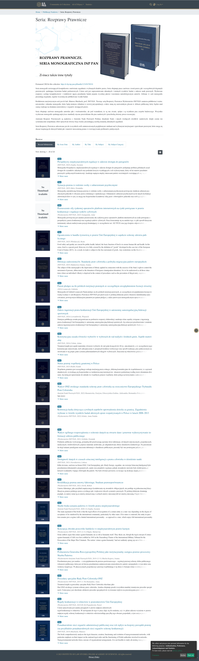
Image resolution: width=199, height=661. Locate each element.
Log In (159, 4)
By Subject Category (116, 144)
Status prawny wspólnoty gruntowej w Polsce (78, 363)
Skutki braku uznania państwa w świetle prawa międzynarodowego (88, 505)
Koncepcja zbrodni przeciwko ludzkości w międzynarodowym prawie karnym (93, 528)
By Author (76, 144)
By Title (88, 144)
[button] (154, 4)
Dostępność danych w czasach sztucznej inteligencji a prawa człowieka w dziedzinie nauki (99, 459)
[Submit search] (150, 4)
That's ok (191, 655)
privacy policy (177, 650)
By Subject (100, 144)
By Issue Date (62, 144)
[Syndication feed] (160, 152)
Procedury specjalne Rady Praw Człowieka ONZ (79, 578)
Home (38, 12)
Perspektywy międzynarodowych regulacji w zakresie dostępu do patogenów (93, 161)
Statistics (89, 4)
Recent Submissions (45, 144)
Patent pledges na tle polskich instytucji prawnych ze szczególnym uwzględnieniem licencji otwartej (104, 285)
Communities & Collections (60, 4)
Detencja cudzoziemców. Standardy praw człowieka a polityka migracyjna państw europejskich (101, 261)
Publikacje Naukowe (50, 12)
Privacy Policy (94, 657)
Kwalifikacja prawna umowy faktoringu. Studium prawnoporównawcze (90, 482)
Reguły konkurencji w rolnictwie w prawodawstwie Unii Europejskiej (89, 601)
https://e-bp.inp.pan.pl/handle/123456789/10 (77, 84)
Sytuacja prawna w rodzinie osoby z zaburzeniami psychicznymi (87, 185)
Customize (155, 655)
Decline (183, 655)
